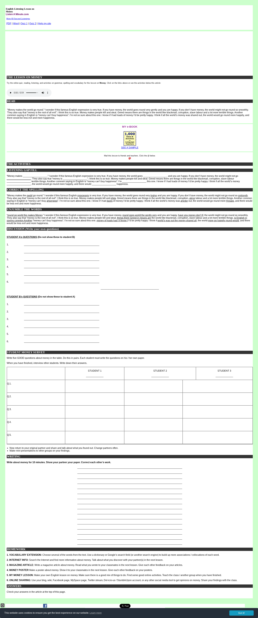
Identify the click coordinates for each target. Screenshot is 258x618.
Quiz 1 (24, 23)
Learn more (96, 613)
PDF (8, 23)
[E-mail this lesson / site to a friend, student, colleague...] (129, 159)
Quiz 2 (32, 23)
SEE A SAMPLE (129, 147)
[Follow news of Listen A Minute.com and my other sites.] (45, 607)
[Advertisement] (129, 52)
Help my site (44, 23)
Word (16, 23)
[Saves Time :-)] (130, 145)
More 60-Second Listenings (18, 19)
